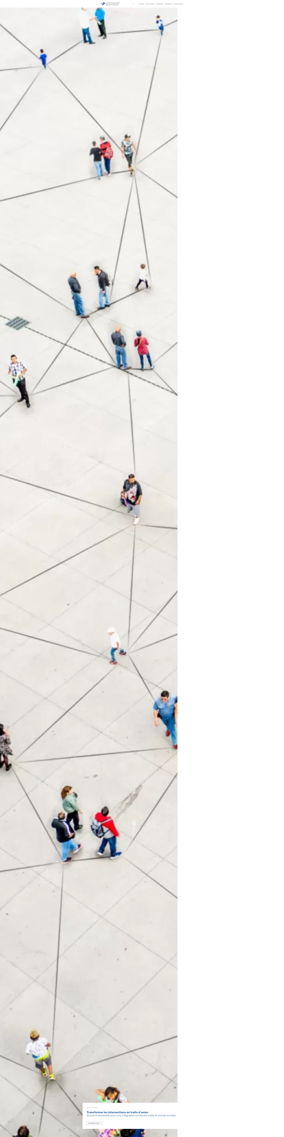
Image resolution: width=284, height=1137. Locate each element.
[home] (110, 3)
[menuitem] (141, 4)
